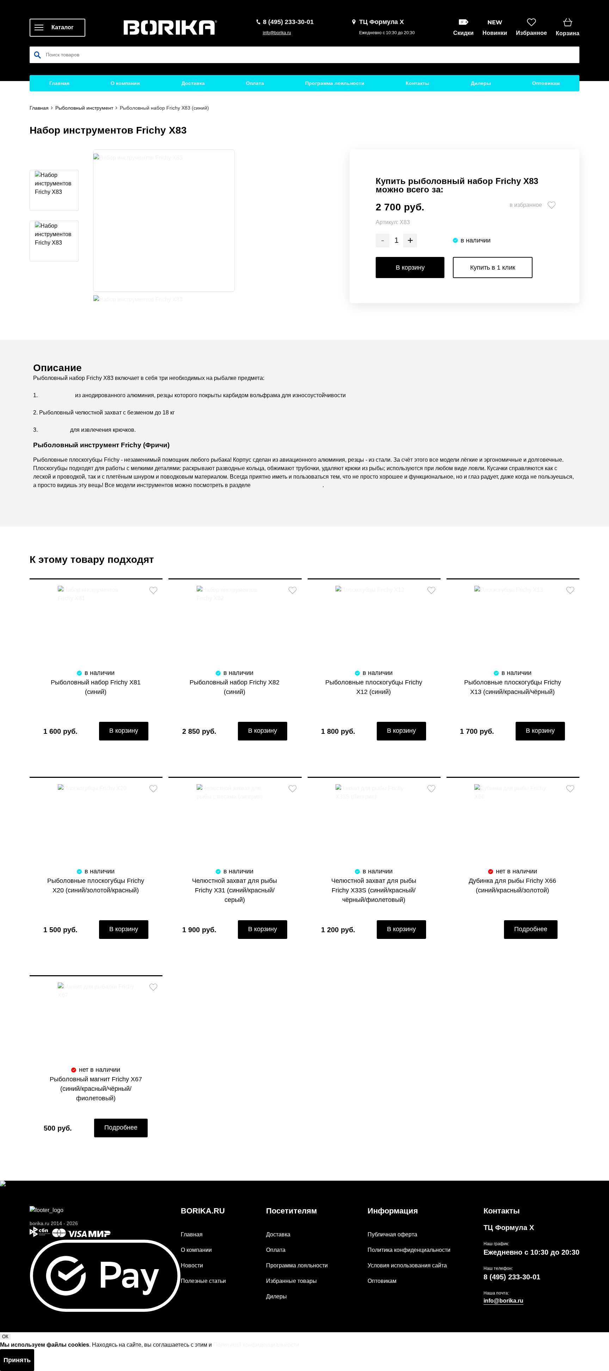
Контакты (417, 83)
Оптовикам (546, 83)
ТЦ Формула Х (509, 1227)
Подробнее (530, 929)
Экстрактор (54, 430)
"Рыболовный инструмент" (287, 485)
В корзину (410, 267)
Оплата (255, 83)
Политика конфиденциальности (409, 1250)
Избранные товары (291, 1281)
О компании (125, 83)
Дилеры (481, 83)
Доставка (193, 83)
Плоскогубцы (56, 395)
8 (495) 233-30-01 (512, 1277)
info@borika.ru (277, 32)
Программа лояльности (334, 83)
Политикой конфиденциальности (256, 1345)
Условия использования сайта (407, 1265)
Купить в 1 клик (492, 267)
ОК (5, 1336)
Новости (192, 1265)
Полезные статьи (203, 1281)
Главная (59, 83)
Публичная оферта (392, 1234)
